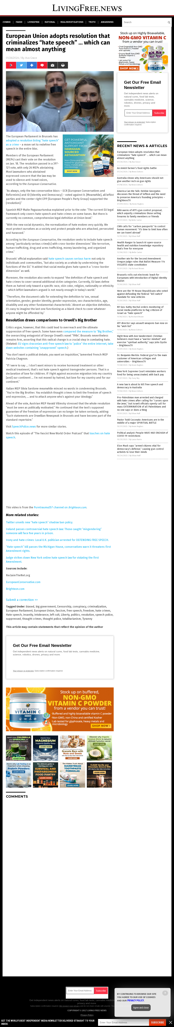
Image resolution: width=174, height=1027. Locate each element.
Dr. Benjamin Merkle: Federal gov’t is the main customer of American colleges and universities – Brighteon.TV (142, 358)
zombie (7, 22)
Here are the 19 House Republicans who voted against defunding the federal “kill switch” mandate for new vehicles (142, 293)
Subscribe (157, 1022)
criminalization (97, 606)
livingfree (33, 22)
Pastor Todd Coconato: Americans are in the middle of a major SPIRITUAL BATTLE (140, 421)
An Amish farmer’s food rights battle (137, 168)
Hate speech (14, 614)
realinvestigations (71, 22)
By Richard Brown (136, 268)
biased (30, 606)
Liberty (65, 614)
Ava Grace (31, 57)
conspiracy (79, 606)
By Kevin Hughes (137, 204)
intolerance (41, 614)
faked (19, 22)
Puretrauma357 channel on (60, 507)
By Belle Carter (135, 220)
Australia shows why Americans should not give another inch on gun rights (140, 180)
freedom (88, 610)
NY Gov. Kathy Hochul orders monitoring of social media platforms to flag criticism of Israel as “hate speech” (140, 310)
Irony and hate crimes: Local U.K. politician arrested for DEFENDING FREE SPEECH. (57, 540)
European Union (44, 610)
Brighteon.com (15, 588)
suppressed (13, 618)
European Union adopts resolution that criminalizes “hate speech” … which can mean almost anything (142, 155)
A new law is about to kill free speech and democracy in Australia (140, 386)
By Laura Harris (135, 439)
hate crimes (102, 610)
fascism (60, 610)
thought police (52, 618)
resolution (87, 614)
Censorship (64, 606)
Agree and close (141, 1007)
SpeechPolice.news (24, 426)
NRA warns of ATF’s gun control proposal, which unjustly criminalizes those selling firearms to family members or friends (139, 213)
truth (92, 22)
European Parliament (19, 610)
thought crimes (31, 618)
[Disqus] (60, 843)
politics (75, 614)
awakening (107, 22)
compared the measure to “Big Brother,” (88, 331)
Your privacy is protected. (23, 671)
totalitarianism (71, 618)
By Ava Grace (135, 162)
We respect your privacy (69, 1006)
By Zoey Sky (134, 378)
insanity (28, 614)
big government (46, 606)
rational (50, 22)
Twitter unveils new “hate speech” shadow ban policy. (39, 522)
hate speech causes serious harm (69, 258)
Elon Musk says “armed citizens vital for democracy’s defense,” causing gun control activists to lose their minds (140, 448)
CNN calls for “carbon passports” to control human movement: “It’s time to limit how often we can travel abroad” (142, 229)
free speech (74, 610)
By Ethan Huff (134, 236)
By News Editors (136, 172)
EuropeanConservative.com (23, 582)
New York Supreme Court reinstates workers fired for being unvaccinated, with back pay (141, 373)
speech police (104, 614)
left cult (54, 614)
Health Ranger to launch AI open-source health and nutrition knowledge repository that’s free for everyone (140, 245)
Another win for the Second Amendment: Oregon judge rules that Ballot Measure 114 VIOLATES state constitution (141, 261)
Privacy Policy (87, 1015)
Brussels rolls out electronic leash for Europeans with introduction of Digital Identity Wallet (142, 277)
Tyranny (87, 618)
